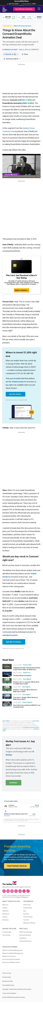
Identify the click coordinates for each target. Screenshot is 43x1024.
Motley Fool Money (29, 923)
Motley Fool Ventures (9, 956)
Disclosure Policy (7, 981)
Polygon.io (25, 897)
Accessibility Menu (21, 1)
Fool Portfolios (27, 917)
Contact (4, 917)
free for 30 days (17, 725)
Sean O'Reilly (5, 721)
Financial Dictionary (25, 941)
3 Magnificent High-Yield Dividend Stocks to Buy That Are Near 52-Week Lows (26, 668)
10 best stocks (18, 382)
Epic (24, 911)
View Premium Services (17, 866)
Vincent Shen (35, 721)
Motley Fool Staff (11, 50)
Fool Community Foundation (11, 959)
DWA (25, 103)
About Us (5, 904)
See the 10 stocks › (14, 642)
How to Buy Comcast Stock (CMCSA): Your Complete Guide (26, 706)
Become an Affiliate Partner (11, 962)
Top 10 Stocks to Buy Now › (24, 9)
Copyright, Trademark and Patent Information (16, 989)
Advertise (5, 920)
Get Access (7, 815)
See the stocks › (15, 394)
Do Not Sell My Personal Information (13, 997)
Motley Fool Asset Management (12, 950)
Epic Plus (26, 914)
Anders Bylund (27, 702)
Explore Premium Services (22, 26)
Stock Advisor (27, 908)
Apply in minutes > (21, 290)
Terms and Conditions (9, 993)
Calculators (22, 938)
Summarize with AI (12, 59)
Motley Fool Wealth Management (12, 953)
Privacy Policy (6, 977)
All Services (27, 904)
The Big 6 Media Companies (22, 675)
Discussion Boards (25, 935)
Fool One (26, 920)
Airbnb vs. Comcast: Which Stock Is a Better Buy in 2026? (25, 690)
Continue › (13, 783)
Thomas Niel (27, 665)
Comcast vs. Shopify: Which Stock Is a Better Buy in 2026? (25, 698)
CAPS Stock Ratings (25, 932)
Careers (4, 908)
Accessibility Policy (8, 985)
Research (5, 911)
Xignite (18, 897)
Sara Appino (27, 679)
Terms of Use (6, 973)
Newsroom (5, 914)
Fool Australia (6, 932)
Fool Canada (6, 935)
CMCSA (21, 100)
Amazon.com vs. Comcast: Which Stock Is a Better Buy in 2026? (26, 683)
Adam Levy (26, 672)
